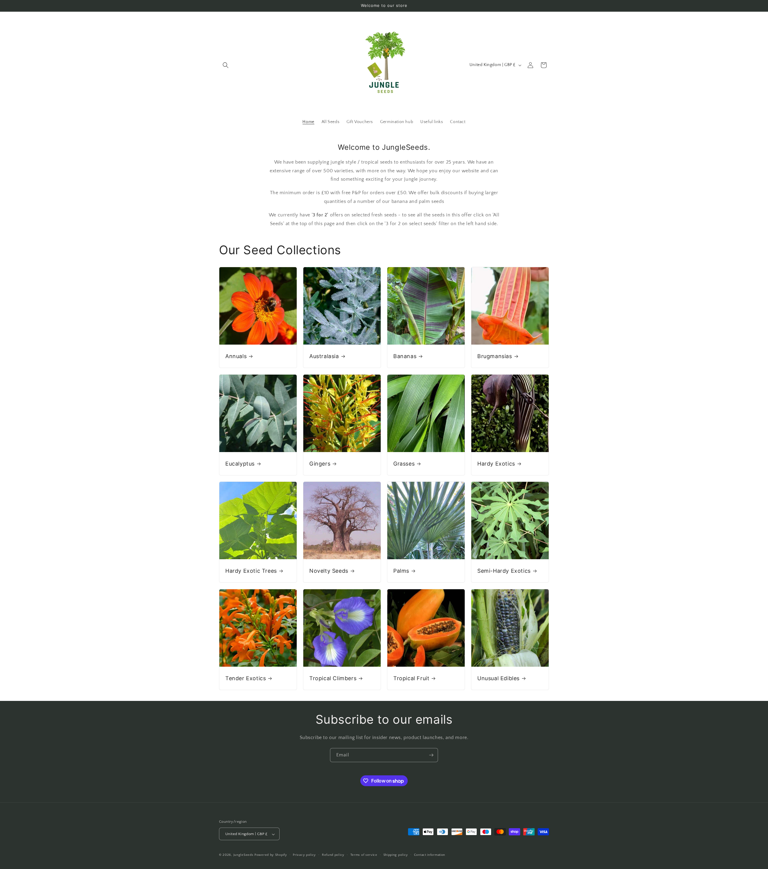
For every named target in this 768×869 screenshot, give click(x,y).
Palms (401, 571)
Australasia (324, 356)
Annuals (236, 356)
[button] (225, 65)
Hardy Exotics (496, 463)
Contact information (429, 855)
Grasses (404, 463)
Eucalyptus (240, 463)
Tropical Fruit (411, 678)
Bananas (404, 356)
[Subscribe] (431, 755)
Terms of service (363, 855)
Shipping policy (395, 855)
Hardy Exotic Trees (251, 571)
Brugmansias (494, 356)
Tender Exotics (245, 678)
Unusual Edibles (498, 678)
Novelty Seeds (328, 571)
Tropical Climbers (332, 678)
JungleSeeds (243, 855)
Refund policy (333, 855)
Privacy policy (304, 855)
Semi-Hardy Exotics (504, 571)
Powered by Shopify (270, 855)
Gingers (319, 463)
